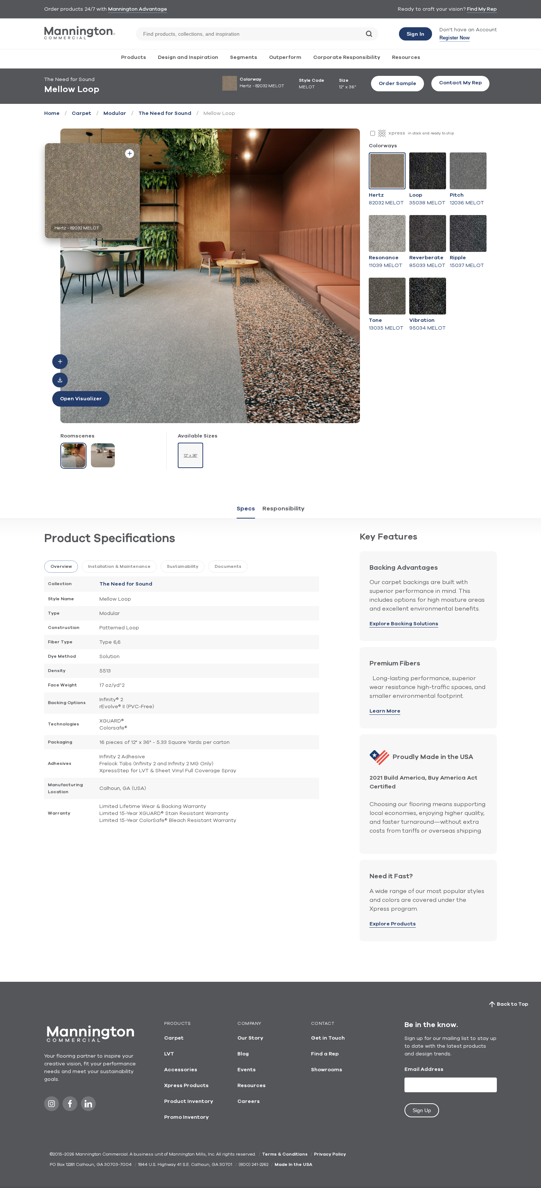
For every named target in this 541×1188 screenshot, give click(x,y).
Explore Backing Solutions (403, 623)
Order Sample (397, 83)
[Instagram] (51, 1105)
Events (246, 1069)
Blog (243, 1054)
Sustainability (182, 566)
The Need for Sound (164, 113)
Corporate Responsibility (346, 57)
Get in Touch (328, 1038)
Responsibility (283, 509)
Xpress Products (186, 1085)
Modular (114, 113)
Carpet (81, 113)
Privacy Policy (330, 1154)
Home (52, 113)
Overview (61, 566)
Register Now (454, 38)
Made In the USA (293, 1164)
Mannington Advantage (137, 9)
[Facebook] (70, 1105)
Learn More (384, 711)
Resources (406, 57)
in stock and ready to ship (431, 133)
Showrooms (326, 1069)
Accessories (180, 1069)
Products (133, 57)
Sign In (415, 34)
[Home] (79, 37)
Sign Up (422, 1110)
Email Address (423, 1069)
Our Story (250, 1038)
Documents (228, 566)
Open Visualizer (81, 398)
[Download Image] (60, 380)
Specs (246, 509)
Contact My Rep (460, 82)
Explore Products (392, 924)
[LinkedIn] (88, 1105)
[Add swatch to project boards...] (129, 153)
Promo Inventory (186, 1117)
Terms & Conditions (285, 1154)
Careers (248, 1101)
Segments (243, 57)
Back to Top (512, 1004)
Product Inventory (188, 1101)
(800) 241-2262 (253, 1164)
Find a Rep (325, 1054)
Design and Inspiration (188, 57)
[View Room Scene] (73, 456)
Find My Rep (482, 9)
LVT (169, 1054)
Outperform (285, 57)
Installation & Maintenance (119, 566)
